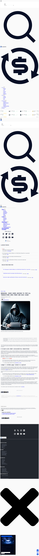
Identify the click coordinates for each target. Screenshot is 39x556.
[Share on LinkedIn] (1, 392)
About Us (3, 459)
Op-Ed (4, 92)
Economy (4, 91)
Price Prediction (4, 445)
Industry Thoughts (6, 224)
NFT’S (4, 219)
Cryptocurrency (4, 444)
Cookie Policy (4, 470)
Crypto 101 (3, 452)
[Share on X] (4, 392)
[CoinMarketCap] (15, 434)
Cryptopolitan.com (18, 395)
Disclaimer (37, 113)
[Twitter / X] (1, 410)
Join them (22, 386)
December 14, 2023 (18, 362)
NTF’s (4, 98)
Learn (2, 95)
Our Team (3, 460)
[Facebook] (21, 434)
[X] (6, 234)
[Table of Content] (38, 554)
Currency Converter (5, 475)
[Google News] (8, 241)
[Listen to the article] (38, 552)
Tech (4, 90)
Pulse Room (3, 100)
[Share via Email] (6, 392)
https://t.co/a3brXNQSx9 (30, 374)
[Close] (1, 555)
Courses (4, 96)
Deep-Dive (5, 223)
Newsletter (3, 108)
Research (5, 226)
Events (3, 462)
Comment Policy (4, 471)
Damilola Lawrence (6, 299)
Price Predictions (5, 228)
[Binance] (3, 234)
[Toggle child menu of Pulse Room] (5, 100)
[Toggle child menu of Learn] (4, 95)
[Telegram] (18, 434)
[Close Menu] (1, 205)
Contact (3, 461)
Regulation (5, 212)
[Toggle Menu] (1, 1)
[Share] (38, 550)
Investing (4, 97)
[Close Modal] (5, 4)
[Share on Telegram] (3, 392)
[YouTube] (24, 434)
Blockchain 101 (4, 451)
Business (4, 88)
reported (6, 369)
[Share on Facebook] (7, 392)
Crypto (4, 89)
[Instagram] (9, 234)
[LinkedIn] (12, 234)
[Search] (13, 5)
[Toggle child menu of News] (4, 87)
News (2, 87)
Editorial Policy (4, 469)
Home (2, 291)
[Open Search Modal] (19, 45)
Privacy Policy (4, 468)
